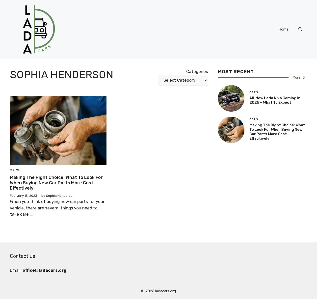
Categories (197, 71)
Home (283, 29)
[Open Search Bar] (300, 29)
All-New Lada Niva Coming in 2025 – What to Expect (274, 100)
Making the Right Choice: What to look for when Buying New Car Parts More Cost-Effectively (56, 183)
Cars (14, 170)
